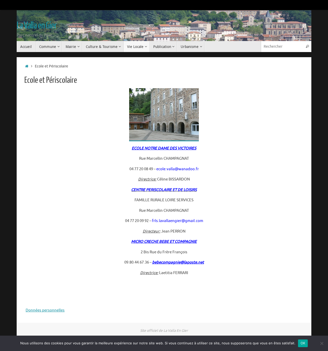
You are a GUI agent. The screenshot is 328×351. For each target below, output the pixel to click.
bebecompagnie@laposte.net (178, 262)
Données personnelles (45, 310)
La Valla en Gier (37, 26)
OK (303, 343)
